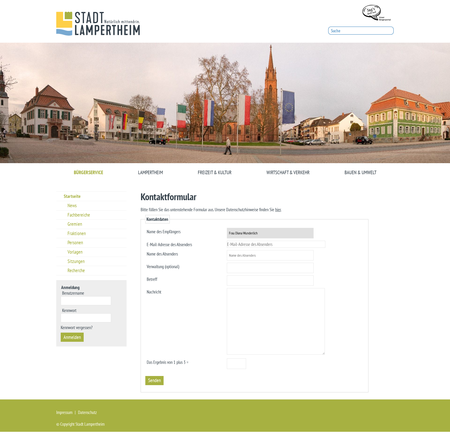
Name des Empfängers (163, 231)
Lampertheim (150, 172)
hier (278, 209)
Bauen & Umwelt (360, 172)
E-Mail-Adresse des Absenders (169, 244)
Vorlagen (75, 252)
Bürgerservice (88, 172)
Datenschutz (87, 412)
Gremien (75, 224)
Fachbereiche (79, 215)
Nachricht (154, 291)
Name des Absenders (162, 253)
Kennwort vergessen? (77, 327)
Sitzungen (76, 261)
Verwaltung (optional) (163, 266)
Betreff (152, 278)
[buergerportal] (378, 14)
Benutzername (73, 292)
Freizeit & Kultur (215, 172)
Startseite (72, 196)
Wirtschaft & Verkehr (288, 172)
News (72, 205)
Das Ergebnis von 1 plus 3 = (167, 361)
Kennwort (69, 310)
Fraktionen (77, 233)
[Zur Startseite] (98, 24)
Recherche (76, 270)
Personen (75, 242)
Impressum (64, 412)
